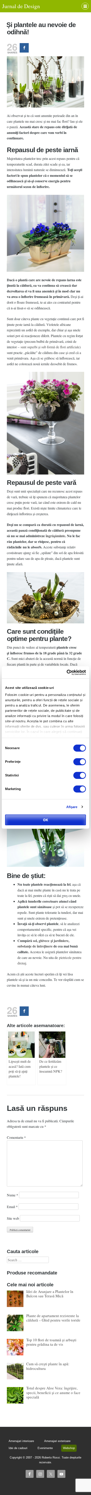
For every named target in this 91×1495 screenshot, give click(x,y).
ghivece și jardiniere (53, 940)
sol (35, 940)
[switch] (79, 761)
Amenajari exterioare (57, 1441)
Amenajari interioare (21, 1441)
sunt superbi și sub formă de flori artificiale (50, 347)
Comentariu (16, 1137)
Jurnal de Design (21, 6)
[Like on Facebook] (24, 48)
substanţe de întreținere (35, 946)
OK (45, 820)
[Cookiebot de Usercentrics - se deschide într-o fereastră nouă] (66, 672)
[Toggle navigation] (85, 6)
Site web (13, 1218)
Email (12, 1206)
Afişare (72, 807)
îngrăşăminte (55, 535)
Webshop (69, 1448)
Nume (12, 1195)
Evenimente (45, 1448)
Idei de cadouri (18, 1448)
